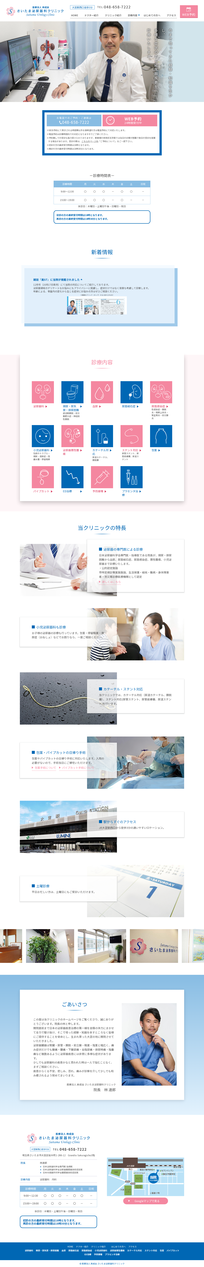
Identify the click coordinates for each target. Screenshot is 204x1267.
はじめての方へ (152, 15)
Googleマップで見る (147, 1201)
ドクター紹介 (91, 15)
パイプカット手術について (78, 768)
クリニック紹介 (113, 15)
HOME (36, 11)
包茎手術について (45, 768)
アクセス (171, 15)
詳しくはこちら (111, 582)
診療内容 (132, 15)
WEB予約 (188, 14)
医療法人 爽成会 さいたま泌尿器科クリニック (103, 1263)
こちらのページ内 (90, 141)
